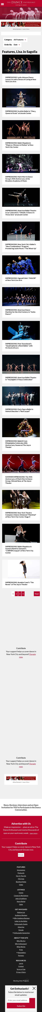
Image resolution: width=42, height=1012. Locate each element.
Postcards (21, 873)
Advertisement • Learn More (21, 29)
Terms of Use (21, 969)
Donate (21, 855)
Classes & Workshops (21, 895)
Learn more (33, 833)
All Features (19, 40)
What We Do (21, 947)
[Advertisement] (21, 623)
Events (21, 893)
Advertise (21, 927)
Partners (21, 955)
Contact (21, 966)
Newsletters (22, 952)
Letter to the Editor (21, 921)
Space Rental (21, 901)
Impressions (21, 870)
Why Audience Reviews (22, 918)
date (16, 45)
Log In (21, 963)
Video (21, 885)
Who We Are (21, 941)
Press (21, 950)
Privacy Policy (21, 972)
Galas (21, 904)
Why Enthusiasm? (21, 944)
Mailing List (21, 912)
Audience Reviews (21, 915)
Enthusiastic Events (21, 924)
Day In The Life (21, 876)
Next (37, 594)
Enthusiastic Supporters (22, 933)
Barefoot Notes (21, 882)
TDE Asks (21, 879)
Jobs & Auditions (21, 898)
